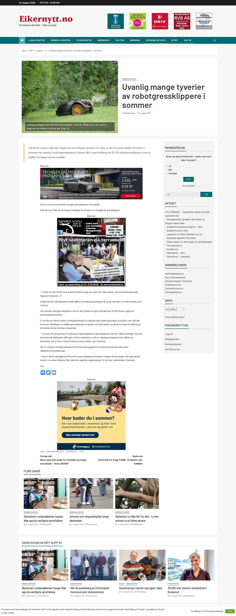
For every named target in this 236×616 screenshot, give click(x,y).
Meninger (135, 40)
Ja (170, 166)
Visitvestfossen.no (174, 288)
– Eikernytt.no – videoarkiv (177, 256)
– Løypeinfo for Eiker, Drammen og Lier (183, 234)
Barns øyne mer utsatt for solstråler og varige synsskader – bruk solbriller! (63, 460)
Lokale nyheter (37, 40)
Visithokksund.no (173, 285)
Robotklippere (71, 451)
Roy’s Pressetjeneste (175, 277)
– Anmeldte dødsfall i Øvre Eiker (180, 238)
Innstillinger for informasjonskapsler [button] (207, 611)
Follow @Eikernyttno (175, 317)
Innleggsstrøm (172, 339)
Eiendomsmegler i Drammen (178, 281)
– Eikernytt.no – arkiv (175, 253)
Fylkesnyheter (84, 40)
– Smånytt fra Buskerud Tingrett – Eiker (184, 227)
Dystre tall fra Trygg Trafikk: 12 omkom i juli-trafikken (120, 460)
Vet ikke (173, 173)
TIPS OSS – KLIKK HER (49, 3)
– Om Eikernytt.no (173, 245)
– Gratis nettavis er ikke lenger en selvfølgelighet (188, 242)
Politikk (119, 40)
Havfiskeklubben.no (174, 274)
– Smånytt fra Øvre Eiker (176, 230)
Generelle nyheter (60, 40)
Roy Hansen (92, 596)
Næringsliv (103, 40)
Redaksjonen (130, 113)
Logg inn (169, 334)
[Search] (214, 40)
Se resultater (188, 186)
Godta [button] (230, 611)
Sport (175, 40)
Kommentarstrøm (173, 344)
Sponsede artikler (156, 40)
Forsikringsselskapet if (54, 451)
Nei (170, 170)
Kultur (187, 40)
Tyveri (81, 451)
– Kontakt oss (171, 249)
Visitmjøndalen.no (173, 292)
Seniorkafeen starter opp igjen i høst (140, 588)
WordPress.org (172, 349)
